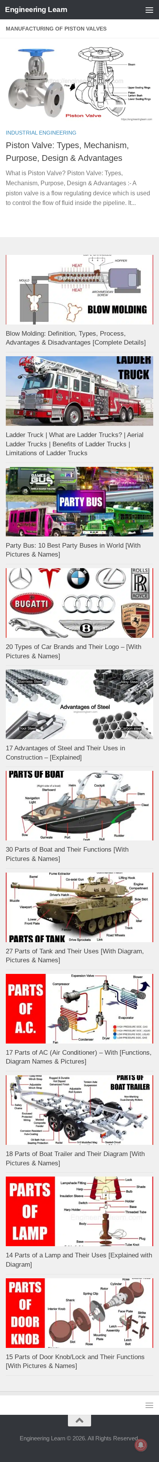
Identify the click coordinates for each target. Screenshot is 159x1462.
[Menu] (149, 9)
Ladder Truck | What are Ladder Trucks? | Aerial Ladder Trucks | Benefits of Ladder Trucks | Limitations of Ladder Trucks (75, 444)
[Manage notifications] (141, 1445)
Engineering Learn (36, 9)
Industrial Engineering (41, 133)
